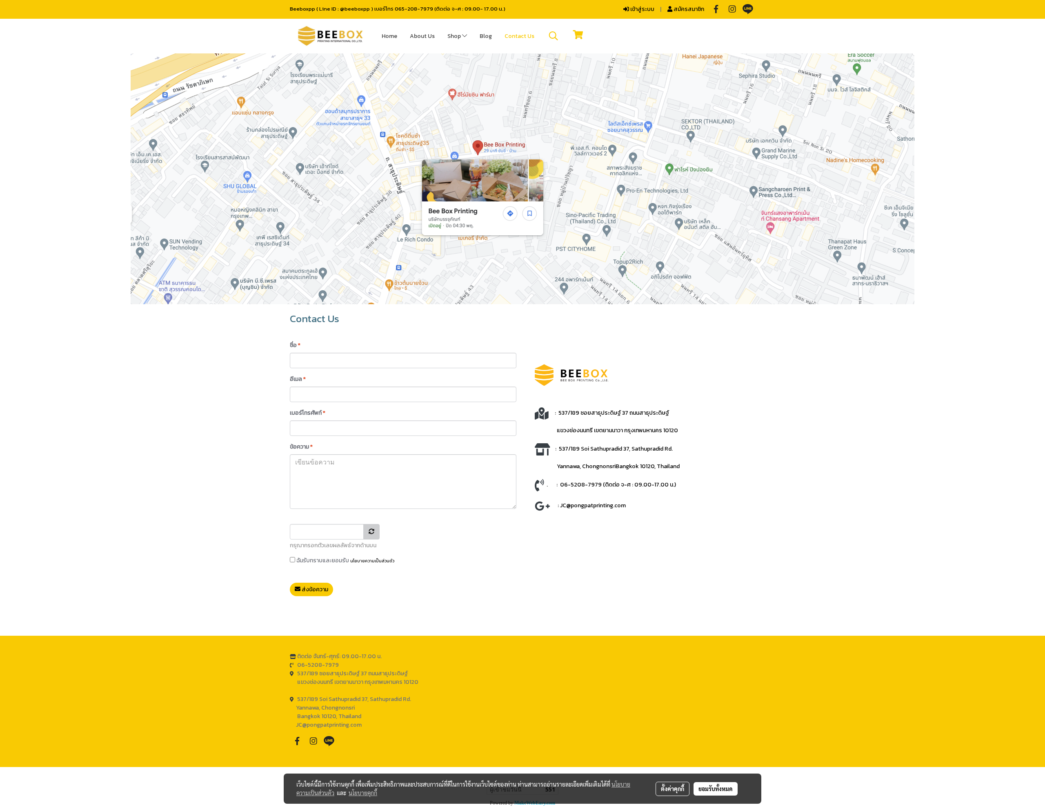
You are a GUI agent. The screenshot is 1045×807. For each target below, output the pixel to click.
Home (389, 36)
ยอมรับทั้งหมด (715, 788)
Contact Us (519, 36)
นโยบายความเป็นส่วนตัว (372, 561)
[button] (554, 36)
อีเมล (298, 379)
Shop (454, 36)
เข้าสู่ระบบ (641, 9)
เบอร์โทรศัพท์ (307, 413)
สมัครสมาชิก (688, 9)
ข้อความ (301, 446)
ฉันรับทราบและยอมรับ (344, 560)
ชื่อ (295, 345)
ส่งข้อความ (314, 589)
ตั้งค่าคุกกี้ (672, 788)
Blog (486, 36)
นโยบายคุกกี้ (363, 792)
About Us (422, 36)
